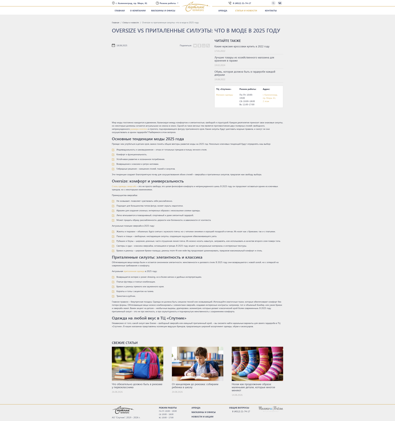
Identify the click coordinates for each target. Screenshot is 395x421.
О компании (138, 10)
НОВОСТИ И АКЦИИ (202, 416)
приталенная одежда (134, 271)
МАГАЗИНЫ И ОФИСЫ (203, 412)
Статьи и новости (246, 10)
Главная (120, 10)
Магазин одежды (224, 94)
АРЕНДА (195, 407)
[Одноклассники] (199, 45)
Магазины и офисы (163, 10)
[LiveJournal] (208, 45)
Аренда (222, 10)
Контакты (271, 10)
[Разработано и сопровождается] (270, 408)
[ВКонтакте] (195, 45)
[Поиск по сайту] (273, 3)
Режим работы (168, 3)
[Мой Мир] (204, 45)
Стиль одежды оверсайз (124, 186)
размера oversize (138, 128)
